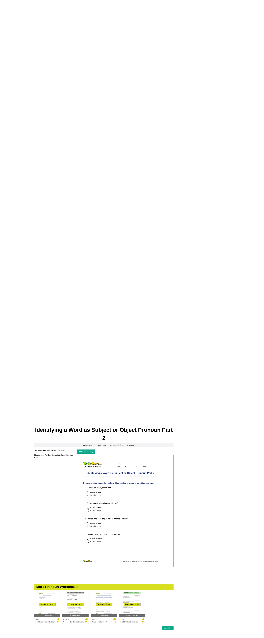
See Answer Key (86, 451)
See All (167, 628)
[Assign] (58, 622)
